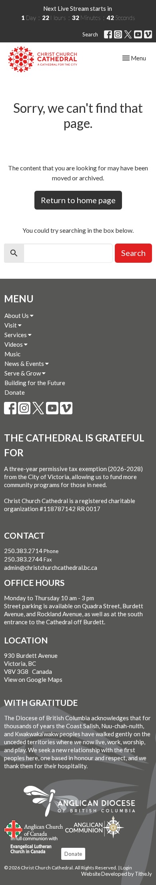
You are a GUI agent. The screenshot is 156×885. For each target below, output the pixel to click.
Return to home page (78, 200)
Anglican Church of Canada (34, 828)
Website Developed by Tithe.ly (116, 874)
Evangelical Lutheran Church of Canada (31, 845)
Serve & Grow (23, 373)
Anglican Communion (94, 826)
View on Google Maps (33, 679)
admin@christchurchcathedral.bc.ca (50, 567)
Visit (11, 325)
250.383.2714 (23, 550)
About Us (17, 315)
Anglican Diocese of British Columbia (83, 803)
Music (12, 354)
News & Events (24, 363)
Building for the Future (34, 382)
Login (126, 868)
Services (16, 334)
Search (90, 34)
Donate (14, 392)
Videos (14, 344)
